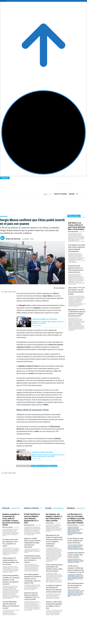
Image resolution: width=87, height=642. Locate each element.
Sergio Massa (53, 466)
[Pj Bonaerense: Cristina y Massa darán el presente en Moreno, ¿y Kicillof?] (24, 322)
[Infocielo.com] (45, 194)
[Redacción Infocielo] (3, 238)
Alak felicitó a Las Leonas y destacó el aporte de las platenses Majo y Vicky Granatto (76, 226)
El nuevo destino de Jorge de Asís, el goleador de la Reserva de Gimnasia (75, 541)
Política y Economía (7, 214)
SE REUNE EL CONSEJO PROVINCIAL (42, 452)
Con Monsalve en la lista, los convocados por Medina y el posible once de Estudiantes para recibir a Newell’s (75, 518)
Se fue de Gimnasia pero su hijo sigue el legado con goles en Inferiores (76, 585)
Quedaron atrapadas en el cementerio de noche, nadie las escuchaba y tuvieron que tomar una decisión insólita (11, 519)
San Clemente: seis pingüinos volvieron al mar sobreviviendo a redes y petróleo (54, 517)
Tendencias (6, 508)
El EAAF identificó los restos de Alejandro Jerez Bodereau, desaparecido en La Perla (32, 518)
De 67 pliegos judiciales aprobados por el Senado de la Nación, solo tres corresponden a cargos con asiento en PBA (32, 579)
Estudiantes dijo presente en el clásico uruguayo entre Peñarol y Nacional (76, 555)
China (33, 466)
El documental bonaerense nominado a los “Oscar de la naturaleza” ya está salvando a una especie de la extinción (11, 580)
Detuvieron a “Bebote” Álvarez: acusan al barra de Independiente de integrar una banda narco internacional (32, 543)
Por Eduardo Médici (36, 325)
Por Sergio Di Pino (36, 458)
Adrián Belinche (50, 523)
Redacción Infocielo (13, 239)
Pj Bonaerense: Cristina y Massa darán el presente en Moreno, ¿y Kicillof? (47, 322)
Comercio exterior (42, 466)
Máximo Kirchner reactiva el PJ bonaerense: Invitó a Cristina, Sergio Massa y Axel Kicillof (48, 455)
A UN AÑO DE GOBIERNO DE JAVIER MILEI (44, 319)
